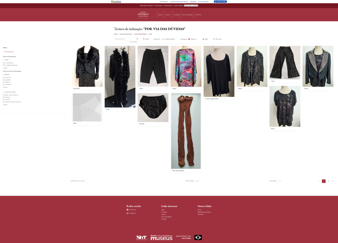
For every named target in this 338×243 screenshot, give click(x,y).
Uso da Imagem (187, 15)
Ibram (199, 210)
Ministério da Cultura (204, 212)
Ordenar (155, 39)
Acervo (167, 15)
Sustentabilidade (204, 1)
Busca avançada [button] (133, 41)
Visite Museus (164, 1)
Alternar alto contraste (191, 5)
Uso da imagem (166, 217)
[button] (319, 181)
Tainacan (200, 214)
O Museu (177, 15)
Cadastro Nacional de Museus (179, 1)
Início (161, 15)
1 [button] (323, 181)
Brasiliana (193, 1)
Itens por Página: (190, 181)
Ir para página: (273, 181)
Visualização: (184, 39)
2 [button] (328, 181)
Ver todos (5, 68)
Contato (198, 15)
